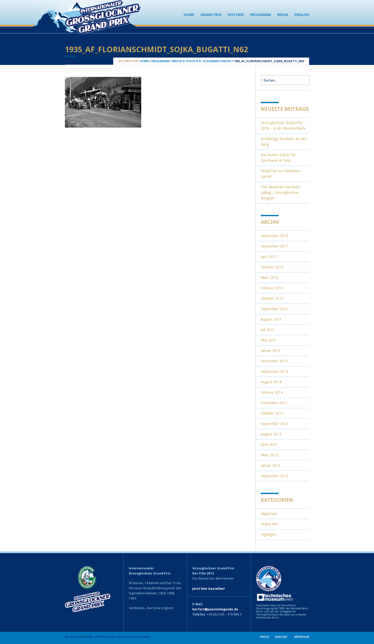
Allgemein (269, 513)
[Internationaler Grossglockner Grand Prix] (103, 31)
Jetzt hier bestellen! (208, 588)
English (301, 14)
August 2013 (271, 434)
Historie (236, 14)
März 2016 (269, 277)
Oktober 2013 (272, 413)
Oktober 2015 (272, 298)
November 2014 (274, 361)
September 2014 (274, 371)
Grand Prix (211, 14)
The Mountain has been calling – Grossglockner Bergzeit (280, 192)
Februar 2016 (272, 287)
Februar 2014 (272, 392)
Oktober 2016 (272, 267)
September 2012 (274, 475)
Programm (260, 14)
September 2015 (274, 308)
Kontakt (281, 637)
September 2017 (274, 246)
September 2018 (274, 235)
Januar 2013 (270, 465)
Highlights (269, 534)
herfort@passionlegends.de (215, 609)
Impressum (301, 637)
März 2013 (269, 455)
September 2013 (274, 423)
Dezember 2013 (274, 402)
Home (189, 14)
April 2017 (269, 256)
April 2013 (269, 444)
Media (282, 14)
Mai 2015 (268, 340)
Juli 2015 (268, 329)
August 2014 (271, 381)
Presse (264, 637)
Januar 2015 (270, 350)
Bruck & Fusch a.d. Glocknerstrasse (201, 61)
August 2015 (271, 319)
